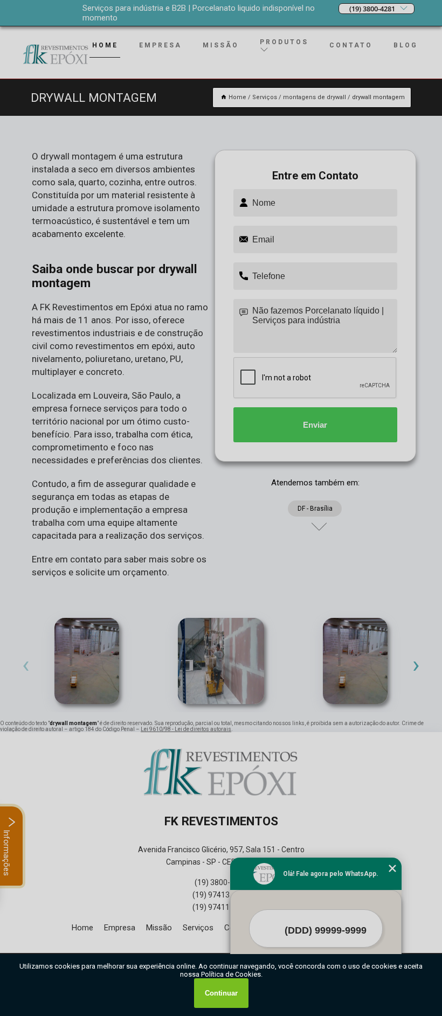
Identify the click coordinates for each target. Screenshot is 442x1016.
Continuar (221, 993)
